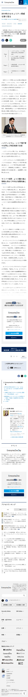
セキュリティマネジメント (7, 26)
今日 (8, 509)
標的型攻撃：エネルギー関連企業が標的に (18, 65)
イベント (18, 628)
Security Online (6, 611)
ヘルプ (7, 669)
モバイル (3, 23)
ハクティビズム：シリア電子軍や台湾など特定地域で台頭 (18, 52)
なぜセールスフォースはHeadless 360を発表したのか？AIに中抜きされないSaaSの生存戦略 (15, 571)
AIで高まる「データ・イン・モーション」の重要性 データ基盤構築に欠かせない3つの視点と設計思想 (15, 514)
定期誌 (18, 635)
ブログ (3, 641)
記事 (3, 628)
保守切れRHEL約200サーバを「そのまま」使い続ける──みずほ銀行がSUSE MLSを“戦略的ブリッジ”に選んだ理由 (15, 527)
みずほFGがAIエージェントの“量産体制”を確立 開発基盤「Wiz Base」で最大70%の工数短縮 (15, 546)
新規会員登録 (14, 333)
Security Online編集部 (12, 19)
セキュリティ (9, 23)
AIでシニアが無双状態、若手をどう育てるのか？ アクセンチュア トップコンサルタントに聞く (15, 534)
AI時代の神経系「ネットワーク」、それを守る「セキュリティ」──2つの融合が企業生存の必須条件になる (15, 521)
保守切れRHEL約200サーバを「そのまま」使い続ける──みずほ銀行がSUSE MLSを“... (13, 388)
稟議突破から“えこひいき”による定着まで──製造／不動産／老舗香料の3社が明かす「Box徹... (14, 398)
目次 (14, 46)
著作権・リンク (9, 671)
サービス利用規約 (10, 680)
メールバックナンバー (14, 329)
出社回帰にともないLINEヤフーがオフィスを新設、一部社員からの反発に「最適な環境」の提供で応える (15, 559)
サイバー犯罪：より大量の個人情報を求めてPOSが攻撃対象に (18, 58)
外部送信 (8, 685)
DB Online (20, 426)
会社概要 (8, 678)
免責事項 (8, 675)
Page (5, 65)
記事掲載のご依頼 (7, 605)
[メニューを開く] (2, 2)
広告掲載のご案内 (20, 605)
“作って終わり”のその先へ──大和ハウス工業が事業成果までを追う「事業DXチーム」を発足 (15, 553)
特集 (3, 635)
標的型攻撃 (20, 23)
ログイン (15, 337)
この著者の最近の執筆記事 (16, 437)
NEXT (23, 356)
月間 (20, 509)
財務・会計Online (7, 620)
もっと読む (6, 401)
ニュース (18, 620)
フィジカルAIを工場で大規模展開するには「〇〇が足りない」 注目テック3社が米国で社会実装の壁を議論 (15, 540)
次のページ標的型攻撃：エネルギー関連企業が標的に (14, 349)
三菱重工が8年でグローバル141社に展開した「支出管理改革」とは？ (14, 393)
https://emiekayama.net (16, 431)
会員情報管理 (9, 673)
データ (15, 23)
